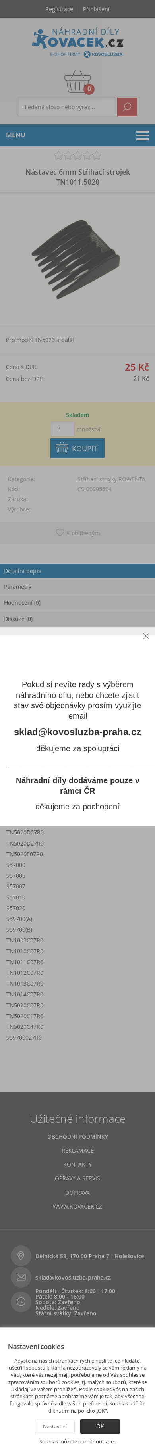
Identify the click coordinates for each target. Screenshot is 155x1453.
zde (110, 1441)
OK (100, 1426)
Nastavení (55, 1426)
